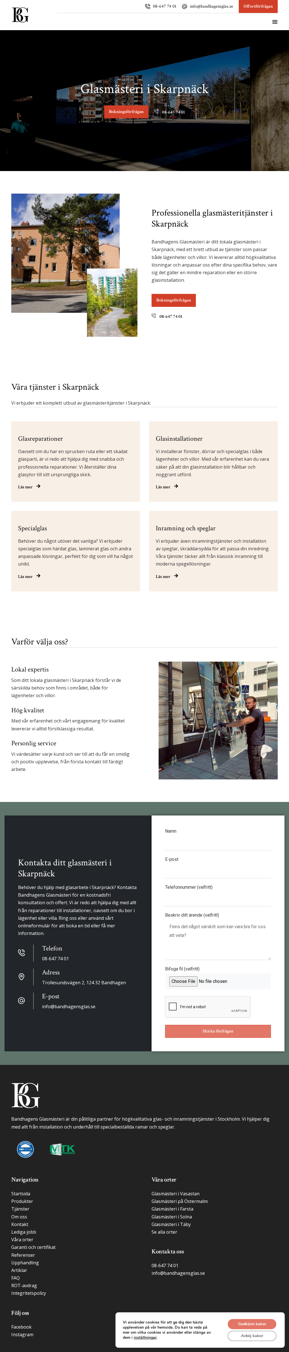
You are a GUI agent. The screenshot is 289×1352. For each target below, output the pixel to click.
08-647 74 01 (164, 6)
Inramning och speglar (186, 528)
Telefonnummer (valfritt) (189, 887)
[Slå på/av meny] (275, 22)
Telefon (52, 948)
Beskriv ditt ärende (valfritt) (192, 915)
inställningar (145, 1337)
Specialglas (32, 528)
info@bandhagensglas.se (211, 6)
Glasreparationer (40, 438)
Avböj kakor (252, 1335)
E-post (171, 859)
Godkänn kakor (252, 1324)
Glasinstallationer (179, 438)
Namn (170, 831)
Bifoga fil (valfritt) (182, 969)
